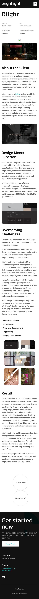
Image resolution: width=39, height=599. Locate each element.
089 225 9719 (6, 571)
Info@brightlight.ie (8, 568)
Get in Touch (10, 544)
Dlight (17, 94)
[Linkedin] (3, 578)
